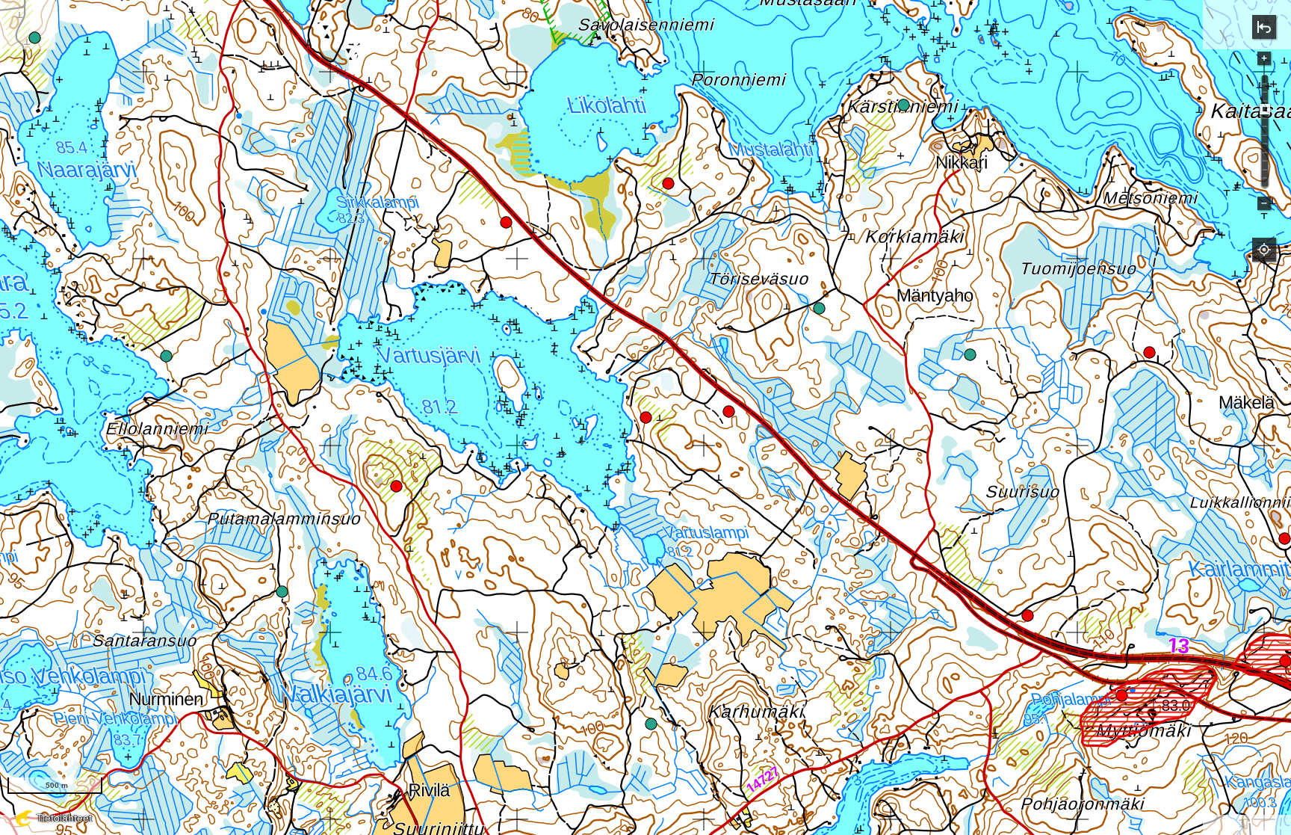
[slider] (1265, 109)
